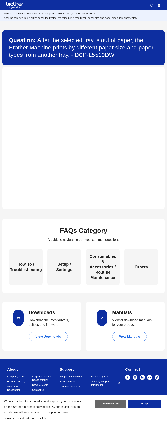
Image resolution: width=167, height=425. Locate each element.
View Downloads (48, 336)
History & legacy (16, 381)
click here (44, 418)
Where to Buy (67, 381)
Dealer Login (98, 376)
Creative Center (68, 386)
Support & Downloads (57, 13)
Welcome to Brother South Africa (22, 13)
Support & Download (71, 376)
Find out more (111, 403)
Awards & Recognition (14, 388)
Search (152, 5)
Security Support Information (100, 383)
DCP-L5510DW (83, 13)
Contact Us (38, 390)
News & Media (40, 384)
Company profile (16, 376)
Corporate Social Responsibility (41, 378)
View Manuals (129, 336)
